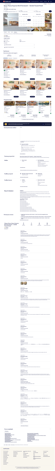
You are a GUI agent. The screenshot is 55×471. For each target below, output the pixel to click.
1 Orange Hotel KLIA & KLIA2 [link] (8, 440)
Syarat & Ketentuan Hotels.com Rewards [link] (37, 458)
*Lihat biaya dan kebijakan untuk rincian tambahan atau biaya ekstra (28, 170)
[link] (49, 4)
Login (51, 1)
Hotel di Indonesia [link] (5, 452)
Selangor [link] (9, 444)
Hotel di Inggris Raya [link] (5, 462)
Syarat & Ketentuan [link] (35, 452)
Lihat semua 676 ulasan (24, 425)
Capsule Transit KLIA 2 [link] (8, 437)
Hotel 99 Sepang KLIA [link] (8, 433)
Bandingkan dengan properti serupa (28, 119)
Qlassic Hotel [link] (29, 440)
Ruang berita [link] (24, 454)
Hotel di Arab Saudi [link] (5, 457)
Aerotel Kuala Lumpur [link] (8, 441)
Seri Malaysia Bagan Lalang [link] (31, 438)
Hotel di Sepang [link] (13, 444)
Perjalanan (45, 1)
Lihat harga (16, 96)
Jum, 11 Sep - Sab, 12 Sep (23, 11)
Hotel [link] (4, 444)
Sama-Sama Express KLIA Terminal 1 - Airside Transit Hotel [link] (12, 439)
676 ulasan (5, 228)
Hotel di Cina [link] (4, 461)
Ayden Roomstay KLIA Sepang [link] (31, 434)
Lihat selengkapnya (22, 153)
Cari (50, 11)
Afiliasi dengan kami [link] (25, 453)
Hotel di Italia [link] (5, 460)
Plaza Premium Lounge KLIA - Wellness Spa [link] (33, 439)
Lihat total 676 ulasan (7, 36)
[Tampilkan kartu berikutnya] (51, 109)
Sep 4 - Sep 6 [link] (46, 55)
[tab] (6, 431)
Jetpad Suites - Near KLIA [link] (8, 436)
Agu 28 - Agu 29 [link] (21, 55)
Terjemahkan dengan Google (24, 233)
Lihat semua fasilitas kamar (23, 186)
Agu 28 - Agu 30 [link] (33, 55)
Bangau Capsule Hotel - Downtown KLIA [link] (32, 433)
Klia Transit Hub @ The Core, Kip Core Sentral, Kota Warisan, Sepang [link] (36, 435)
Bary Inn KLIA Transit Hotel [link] (31, 437)
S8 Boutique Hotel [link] (29, 441)
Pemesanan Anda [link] (15, 452)
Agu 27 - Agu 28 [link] (9, 55)
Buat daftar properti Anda (35, 1)
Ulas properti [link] (14, 456)
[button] (23, 18)
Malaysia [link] (7, 444)
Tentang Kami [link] (45, 452)
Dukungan (41, 1)
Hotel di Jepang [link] (5, 456)
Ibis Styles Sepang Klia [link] (8, 435)
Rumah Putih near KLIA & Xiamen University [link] (11, 438)
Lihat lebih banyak (22, 167)
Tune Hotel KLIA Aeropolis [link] (31, 436)
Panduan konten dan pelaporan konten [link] (37, 456)
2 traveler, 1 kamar (38, 11)
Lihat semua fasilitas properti (24, 177)
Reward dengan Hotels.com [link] (46, 456)
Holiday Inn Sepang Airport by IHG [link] (9, 434)
